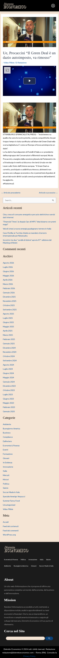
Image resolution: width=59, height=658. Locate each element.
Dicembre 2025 (9, 297)
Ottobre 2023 (9, 390)
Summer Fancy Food (11, 501)
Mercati (6, 475)
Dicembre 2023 (9, 386)
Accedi (6, 522)
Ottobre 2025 (9, 305)
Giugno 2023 (8, 399)
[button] (43, 6)
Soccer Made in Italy (11, 492)
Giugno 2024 (8, 373)
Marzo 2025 (8, 335)
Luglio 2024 (8, 369)
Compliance (8, 437)
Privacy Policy (29, 656)
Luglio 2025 (8, 318)
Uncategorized (9, 505)
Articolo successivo (48, 193)
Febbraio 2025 (9, 339)
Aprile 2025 (7, 330)
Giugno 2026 (8, 271)
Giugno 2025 (8, 322)
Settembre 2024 (10, 360)
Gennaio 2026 (9, 292)
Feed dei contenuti (11, 526)
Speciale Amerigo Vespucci (14, 496)
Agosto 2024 (8, 365)
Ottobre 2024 (9, 356)
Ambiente (7, 424)
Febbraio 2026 (9, 288)
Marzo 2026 (8, 284)
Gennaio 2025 (9, 343)
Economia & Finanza (11, 445)
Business (7, 432)
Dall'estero (7, 441)
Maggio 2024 (8, 377)
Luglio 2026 (8, 267)
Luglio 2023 (8, 394)
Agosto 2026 (8, 263)
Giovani (6, 458)
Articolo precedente (10, 193)
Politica (6, 484)
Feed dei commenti (11, 530)
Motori (6, 479)
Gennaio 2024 (9, 382)
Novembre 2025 (9, 301)
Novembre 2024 (9, 352)
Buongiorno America (11, 428)
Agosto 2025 (8, 314)
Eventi (5, 449)
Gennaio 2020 (9, 411)
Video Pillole (9, 62)
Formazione (7, 454)
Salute (5, 488)
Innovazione (8, 467)
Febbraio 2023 (9, 407)
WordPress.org (9, 534)
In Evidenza (7, 462)
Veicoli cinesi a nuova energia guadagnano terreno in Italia (27, 228)
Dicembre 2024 (9, 348)
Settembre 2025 (10, 309)
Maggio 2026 (8, 275)
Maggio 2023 (8, 403)
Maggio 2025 (8, 326)
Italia (5, 471)
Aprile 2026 (7, 280)
